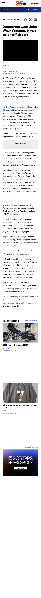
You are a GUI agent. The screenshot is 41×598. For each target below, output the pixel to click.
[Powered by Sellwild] (35, 447)
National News (11, 19)
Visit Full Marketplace (31, 321)
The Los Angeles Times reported (16, 106)
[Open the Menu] (4, 3)
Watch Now (34, 3)
